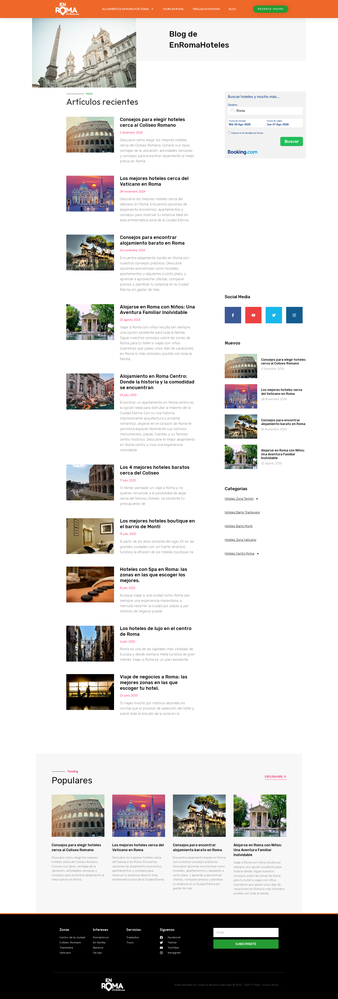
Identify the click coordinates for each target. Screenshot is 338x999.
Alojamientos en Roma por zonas (125, 9)
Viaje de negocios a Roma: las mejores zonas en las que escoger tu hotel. (153, 682)
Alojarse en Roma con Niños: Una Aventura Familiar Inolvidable (157, 309)
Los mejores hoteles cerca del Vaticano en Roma (154, 181)
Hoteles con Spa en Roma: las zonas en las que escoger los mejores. (153, 575)
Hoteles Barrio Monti (239, 526)
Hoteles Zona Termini (239, 499)
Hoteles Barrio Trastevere (242, 512)
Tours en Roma (173, 9)
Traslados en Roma (206, 9)
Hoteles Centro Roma (239, 553)
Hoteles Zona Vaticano (240, 540)
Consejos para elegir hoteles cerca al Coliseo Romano (152, 122)
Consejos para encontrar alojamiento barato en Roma (152, 240)
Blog (232, 9)
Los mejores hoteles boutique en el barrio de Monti (157, 523)
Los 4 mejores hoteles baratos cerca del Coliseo (155, 470)
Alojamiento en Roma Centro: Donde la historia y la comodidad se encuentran (157, 381)
